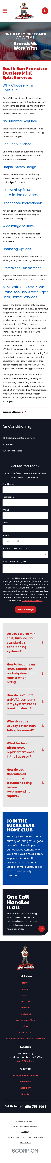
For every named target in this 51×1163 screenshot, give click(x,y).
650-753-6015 (35, 1106)
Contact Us (25, 1032)
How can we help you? (14, 561)
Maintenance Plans (25, 1019)
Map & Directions (25, 1061)
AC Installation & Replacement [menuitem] (19, 437)
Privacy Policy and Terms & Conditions (25, 1038)
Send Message (25, 609)
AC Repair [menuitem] (8, 444)
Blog (25, 1026)
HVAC (25, 995)
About (25, 988)
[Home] (24, 10)
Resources (25, 1013)
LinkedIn (25, 1094)
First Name (8, 484)
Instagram (25, 1087)
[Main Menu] (5, 10)
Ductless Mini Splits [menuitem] (12, 450)
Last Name (8, 497)
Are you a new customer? (16, 548)
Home (25, 982)
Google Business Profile (25, 1075)
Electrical (25, 1001)
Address (7, 535)
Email (5, 522)
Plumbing (25, 1007)
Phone (6, 510)
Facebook (25, 1081)
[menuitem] (25, 1131)
